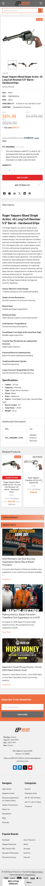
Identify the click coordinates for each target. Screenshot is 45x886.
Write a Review (8, 86)
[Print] (14, 193)
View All (27, 857)
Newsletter (6, 813)
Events (27, 789)
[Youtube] (30, 767)
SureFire (27, 853)
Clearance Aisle (8, 793)
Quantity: (7, 165)
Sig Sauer (6, 840)
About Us (6, 809)
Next (41, 481)
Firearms (28, 806)
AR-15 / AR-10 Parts (32, 797)
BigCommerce (37, 872)
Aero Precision (29, 840)
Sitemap (5, 822)
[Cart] (41, 3)
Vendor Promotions (10, 805)
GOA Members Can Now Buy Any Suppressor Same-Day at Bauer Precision (18, 561)
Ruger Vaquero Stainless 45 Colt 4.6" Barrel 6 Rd (33, 480)
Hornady (27, 848)
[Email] (9, 193)
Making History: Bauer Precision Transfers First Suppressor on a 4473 (21, 616)
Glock (26, 844)
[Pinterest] (29, 193)
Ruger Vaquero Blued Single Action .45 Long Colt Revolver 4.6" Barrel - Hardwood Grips (12, 487)
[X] (19, 193)
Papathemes (30, 874)
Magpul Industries (9, 844)
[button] (22, 185)
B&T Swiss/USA (8, 848)
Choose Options (11, 478)
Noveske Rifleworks (10, 853)
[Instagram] (20, 767)
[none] (22, 38)
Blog (4, 818)
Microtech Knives (9, 857)
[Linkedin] (24, 193)
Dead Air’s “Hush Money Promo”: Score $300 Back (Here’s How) (21, 668)
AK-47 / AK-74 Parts (33, 802)
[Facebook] (4, 193)
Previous (3, 481)
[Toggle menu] (3, 3)
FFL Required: (13, 147)
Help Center (6, 789)
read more (6, 579)
